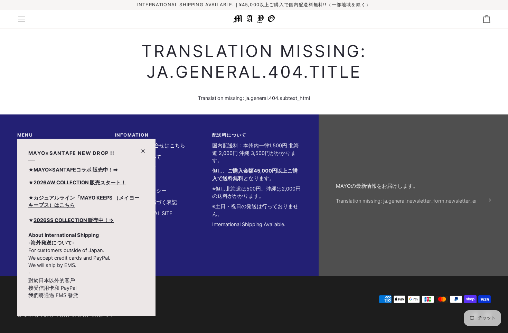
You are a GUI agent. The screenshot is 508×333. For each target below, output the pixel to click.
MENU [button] (24, 135)
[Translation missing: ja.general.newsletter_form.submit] (485, 199)
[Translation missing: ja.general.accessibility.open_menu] (27, 19)
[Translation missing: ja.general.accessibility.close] (146, 148)
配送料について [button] (229, 135)
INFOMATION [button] (132, 135)
